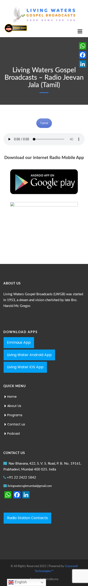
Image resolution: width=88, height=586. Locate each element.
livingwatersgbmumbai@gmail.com (30, 486)
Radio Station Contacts (27, 517)
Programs (14, 415)
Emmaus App (19, 342)
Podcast (13, 433)
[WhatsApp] (82, 45)
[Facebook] (82, 54)
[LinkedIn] (82, 63)
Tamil (44, 123)
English (20, 582)
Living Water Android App (29, 354)
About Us (14, 406)
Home (12, 396)
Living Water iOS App (25, 367)
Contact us (16, 424)
